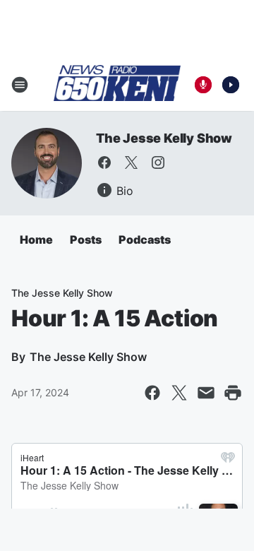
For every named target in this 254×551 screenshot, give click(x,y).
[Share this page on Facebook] (152, 393)
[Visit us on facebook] (104, 162)
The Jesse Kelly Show (164, 138)
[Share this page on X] (179, 393)
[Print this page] (233, 393)
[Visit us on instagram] (158, 162)
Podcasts (145, 239)
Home (36, 239)
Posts (86, 239)
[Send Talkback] (203, 84)
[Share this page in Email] (206, 393)
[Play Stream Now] (230, 84)
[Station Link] (117, 84)
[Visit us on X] (131, 162)
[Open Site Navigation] (19, 84)
